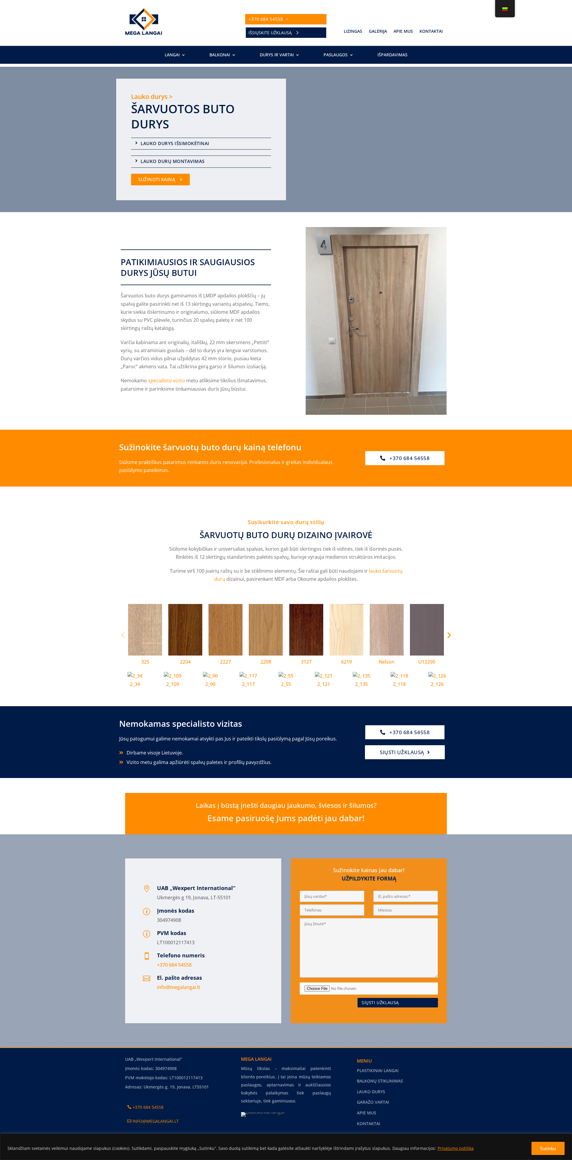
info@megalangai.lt (178, 987)
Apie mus (403, 31)
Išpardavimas (392, 55)
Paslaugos (336, 55)
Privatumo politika (456, 1148)
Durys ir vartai (277, 55)
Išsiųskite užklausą (270, 32)
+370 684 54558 (265, 19)
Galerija (378, 31)
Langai (172, 55)
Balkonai (219, 55)
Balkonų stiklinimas (380, 1081)
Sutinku (548, 1148)
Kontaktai (431, 31)
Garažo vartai (373, 1102)
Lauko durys (371, 1091)
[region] (286, 1146)
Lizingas (353, 31)
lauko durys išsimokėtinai (175, 143)
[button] (123, 635)
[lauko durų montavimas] (136, 161)
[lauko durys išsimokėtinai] (136, 143)
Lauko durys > (151, 96)
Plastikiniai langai (378, 1070)
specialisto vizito (166, 380)
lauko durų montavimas (173, 161)
